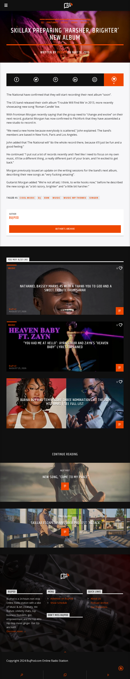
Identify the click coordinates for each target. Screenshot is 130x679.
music (56, 197)
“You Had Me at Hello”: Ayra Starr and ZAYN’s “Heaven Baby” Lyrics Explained (65, 345)
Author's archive (65, 229)
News (74, 22)
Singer (93, 197)
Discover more (14, 631)
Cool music (27, 197)
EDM (46, 197)
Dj (39, 197)
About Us (96, 598)
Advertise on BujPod (61, 598)
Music (64, 22)
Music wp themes (75, 197)
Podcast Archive (99, 602)
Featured (52, 22)
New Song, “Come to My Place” (66, 477)
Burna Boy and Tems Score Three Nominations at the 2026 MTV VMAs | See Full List (65, 402)
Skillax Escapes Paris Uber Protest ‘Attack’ (66, 523)
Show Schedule (58, 602)
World (85, 22)
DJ (42, 22)
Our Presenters (99, 607)
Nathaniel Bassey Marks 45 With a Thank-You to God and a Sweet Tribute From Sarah (66, 288)
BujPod (62, 52)
